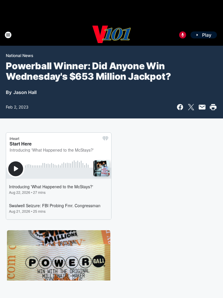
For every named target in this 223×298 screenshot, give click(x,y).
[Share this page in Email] (202, 107)
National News (19, 55)
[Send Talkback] (182, 34)
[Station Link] (111, 35)
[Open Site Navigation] (8, 34)
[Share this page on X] (191, 107)
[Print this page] (213, 107)
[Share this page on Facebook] (180, 107)
